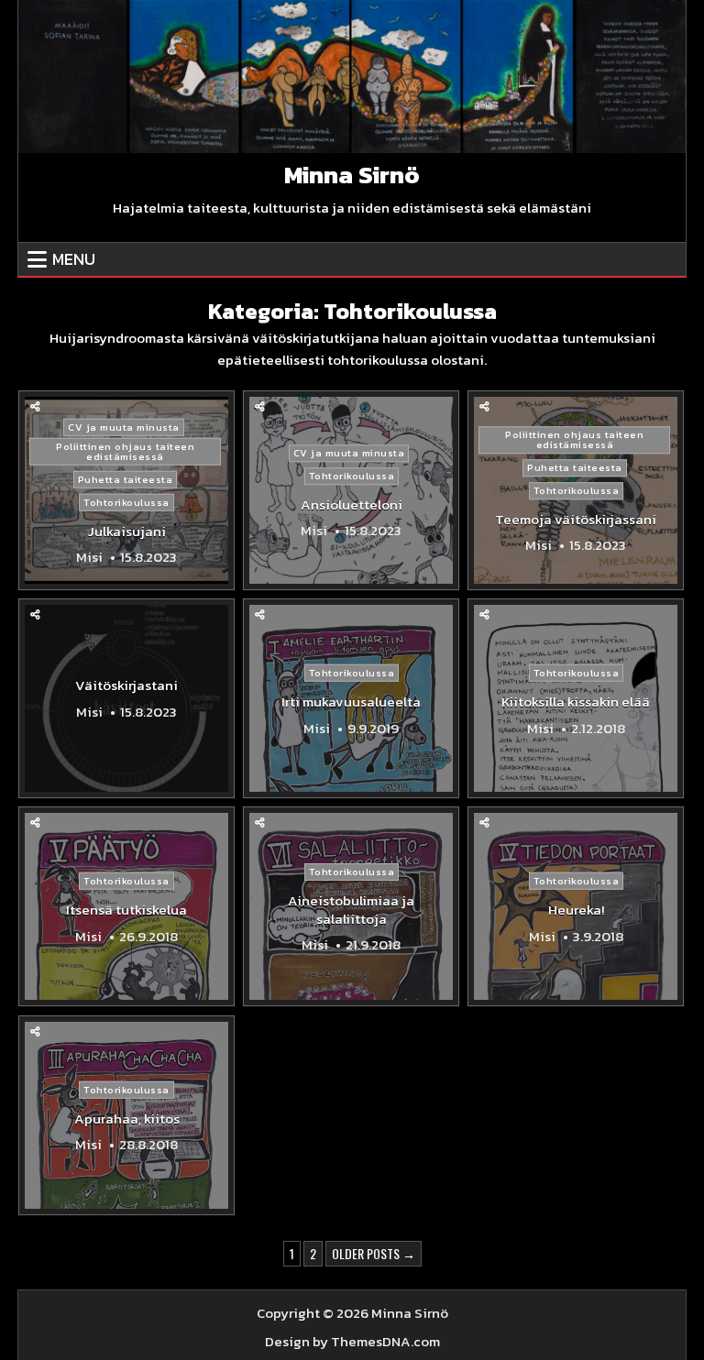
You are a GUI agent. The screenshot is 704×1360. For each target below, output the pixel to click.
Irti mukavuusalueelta (351, 701)
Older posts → (373, 1253)
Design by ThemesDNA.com (352, 1341)
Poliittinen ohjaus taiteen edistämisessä (125, 450)
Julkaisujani (127, 530)
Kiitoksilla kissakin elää (575, 701)
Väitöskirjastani (126, 685)
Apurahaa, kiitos (127, 1117)
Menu (73, 259)
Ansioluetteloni (351, 504)
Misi (89, 557)
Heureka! (576, 909)
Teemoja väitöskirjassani (575, 519)
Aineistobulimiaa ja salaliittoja (351, 909)
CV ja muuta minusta (124, 426)
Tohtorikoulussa (126, 501)
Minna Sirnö (352, 174)
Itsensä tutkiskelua (126, 909)
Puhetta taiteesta (125, 478)
